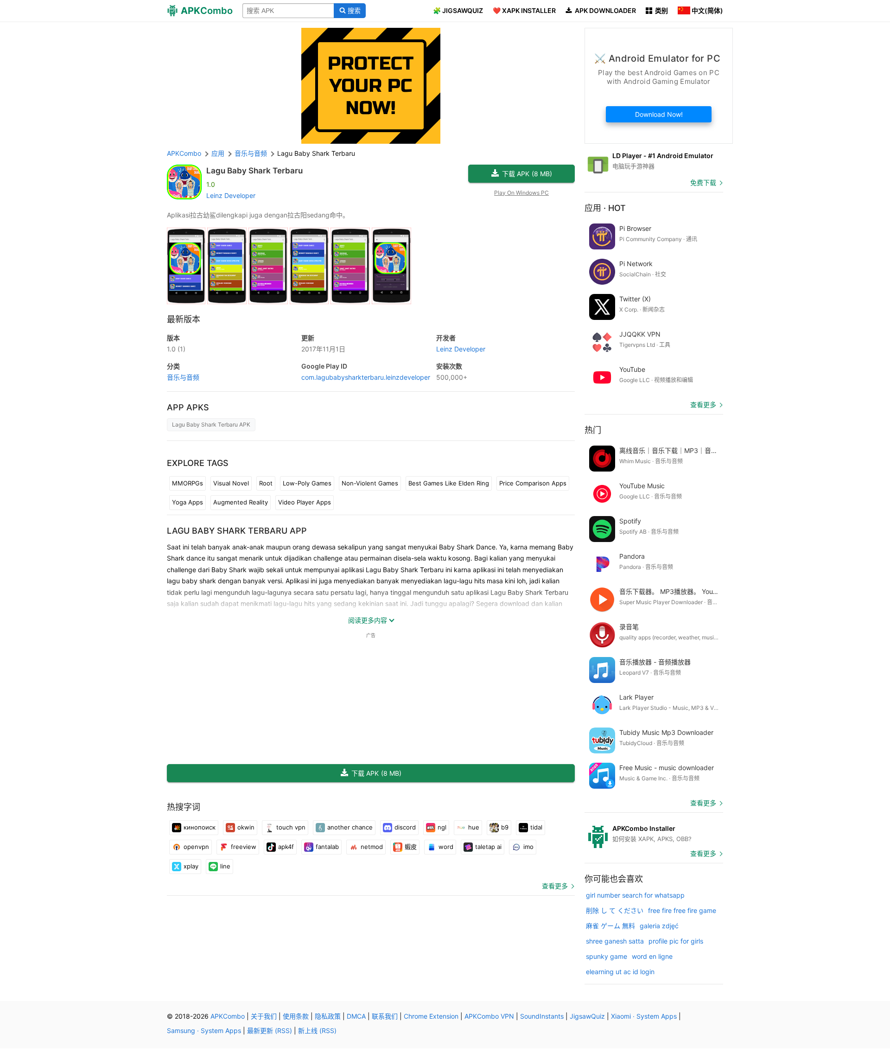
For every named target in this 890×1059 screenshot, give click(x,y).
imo (528, 846)
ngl (442, 827)
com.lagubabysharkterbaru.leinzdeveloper (365, 377)
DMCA (356, 1016)
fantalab (327, 846)
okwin (245, 827)
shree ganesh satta (615, 941)
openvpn (196, 846)
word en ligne (652, 956)
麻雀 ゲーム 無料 (610, 926)
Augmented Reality (240, 502)
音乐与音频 (183, 377)
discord (405, 827)
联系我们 (385, 1016)
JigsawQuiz (587, 1016)
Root (266, 483)
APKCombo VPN (489, 1016)
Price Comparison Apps (532, 483)
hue (473, 827)
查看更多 (555, 886)
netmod (372, 846)
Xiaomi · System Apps (644, 1016)
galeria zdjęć (659, 926)
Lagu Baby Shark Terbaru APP (237, 531)
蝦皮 (411, 846)
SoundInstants (542, 1016)
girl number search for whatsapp (635, 895)
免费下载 (703, 182)
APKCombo (184, 153)
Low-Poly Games (307, 483)
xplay (191, 866)
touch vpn (290, 827)
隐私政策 (328, 1016)
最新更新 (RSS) (269, 1030)
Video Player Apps (304, 502)
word (446, 846)
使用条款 (296, 1016)
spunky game (606, 956)
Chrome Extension (431, 1016)
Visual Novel (231, 483)
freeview (243, 846)
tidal (536, 827)
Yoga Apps (187, 502)
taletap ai (488, 846)
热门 (593, 430)
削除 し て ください (614, 910)
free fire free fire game (682, 910)
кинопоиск (200, 827)
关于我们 (264, 1016)
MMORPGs (187, 483)
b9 (505, 827)
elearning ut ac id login (620, 972)
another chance (350, 827)
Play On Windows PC (521, 192)
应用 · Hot (605, 208)
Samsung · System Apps (204, 1030)
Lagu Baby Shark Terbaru (254, 170)
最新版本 (183, 319)
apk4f (286, 846)
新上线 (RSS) (317, 1030)
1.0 (176, 349)
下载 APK (527, 174)
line (225, 866)
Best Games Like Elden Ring (448, 483)
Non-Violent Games (370, 483)
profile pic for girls (675, 941)
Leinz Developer (230, 195)
